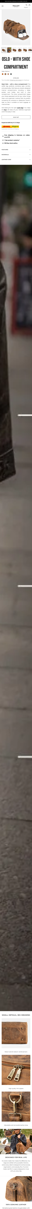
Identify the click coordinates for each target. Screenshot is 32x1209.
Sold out (16, 117)
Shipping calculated (16, 80)
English (26, 7)
